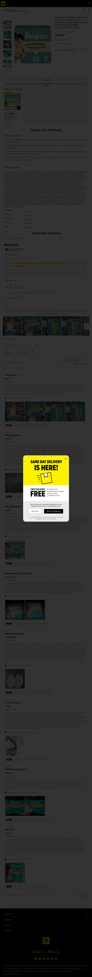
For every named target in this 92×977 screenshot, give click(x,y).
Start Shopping (53, 511)
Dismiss (35, 511)
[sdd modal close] (65, 458)
